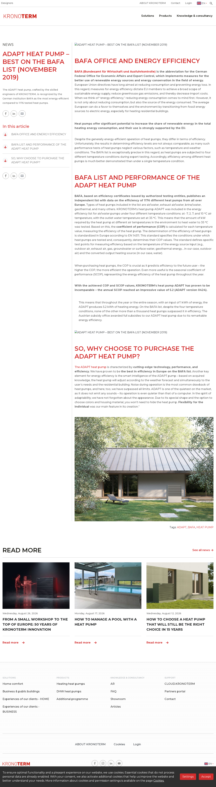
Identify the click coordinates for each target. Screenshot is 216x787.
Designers (7, 3)
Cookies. (158, 780)
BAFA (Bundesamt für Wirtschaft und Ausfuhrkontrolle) (115, 71)
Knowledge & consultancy (194, 15)
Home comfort (13, 683)
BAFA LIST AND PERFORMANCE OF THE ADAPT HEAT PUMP (35, 146)
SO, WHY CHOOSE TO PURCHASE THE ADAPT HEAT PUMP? (34, 160)
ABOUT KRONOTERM (153, 3)
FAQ (113, 691)
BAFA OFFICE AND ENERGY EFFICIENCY (35, 134)
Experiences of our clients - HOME (26, 699)
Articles (116, 706)
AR (113, 683)
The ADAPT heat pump (90, 367)
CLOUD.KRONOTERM (180, 683)
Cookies (119, 744)
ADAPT (182, 527)
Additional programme (72, 699)
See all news (201, 550)
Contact (175, 3)
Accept (206, 776)
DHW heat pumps (69, 691)
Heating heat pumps (71, 683)
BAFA (191, 527)
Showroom (118, 699)
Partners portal (175, 691)
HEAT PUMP (204, 527)
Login (188, 3)
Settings (188, 776)
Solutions (147, 15)
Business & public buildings (21, 691)
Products (165, 15)
